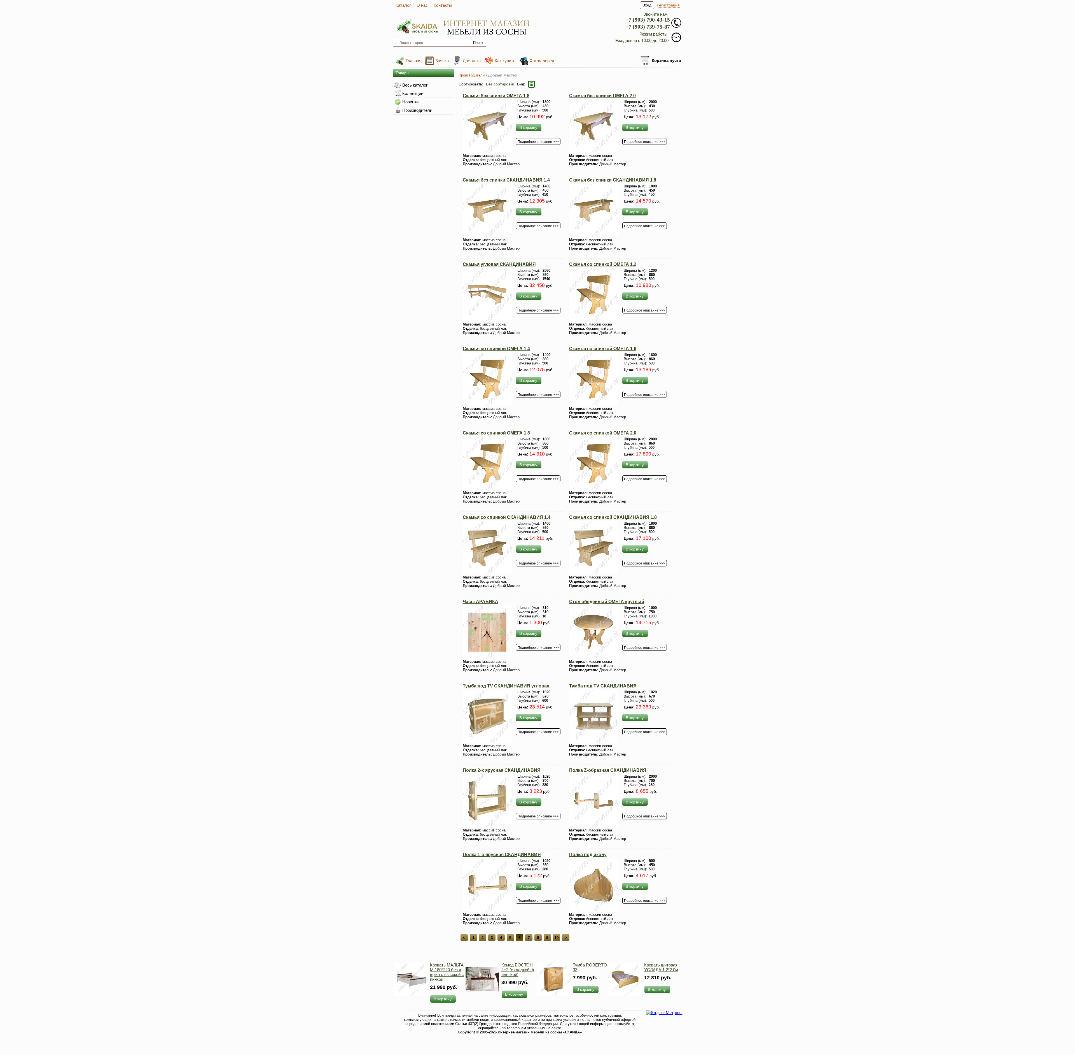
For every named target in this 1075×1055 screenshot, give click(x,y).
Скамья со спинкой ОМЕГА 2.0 (602, 433)
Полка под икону (588, 854)
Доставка (472, 60)
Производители (472, 75)
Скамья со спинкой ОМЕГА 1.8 (496, 433)
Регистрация (668, 5)
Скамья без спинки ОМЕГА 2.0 (602, 95)
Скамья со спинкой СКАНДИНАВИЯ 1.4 (506, 517)
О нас (422, 5)
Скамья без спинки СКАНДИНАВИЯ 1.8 (612, 180)
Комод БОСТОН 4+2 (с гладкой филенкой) (517, 970)
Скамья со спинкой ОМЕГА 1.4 (496, 348)
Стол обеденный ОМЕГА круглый (606, 601)
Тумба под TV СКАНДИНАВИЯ (603, 686)
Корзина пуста (666, 60)
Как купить (505, 60)
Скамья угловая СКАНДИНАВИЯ (499, 264)
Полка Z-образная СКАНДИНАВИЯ (607, 770)
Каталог (403, 5)
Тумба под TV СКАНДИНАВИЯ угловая (506, 686)
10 (556, 937)
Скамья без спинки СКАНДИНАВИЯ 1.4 (506, 180)
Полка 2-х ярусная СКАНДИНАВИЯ (502, 770)
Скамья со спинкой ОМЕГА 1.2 (602, 264)
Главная (413, 60)
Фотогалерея (541, 60)
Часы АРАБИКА (480, 601)
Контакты (443, 5)
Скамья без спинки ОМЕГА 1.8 (496, 95)
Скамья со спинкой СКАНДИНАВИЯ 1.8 (613, 517)
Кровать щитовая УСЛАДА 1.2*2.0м (661, 967)
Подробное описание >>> (538, 142)
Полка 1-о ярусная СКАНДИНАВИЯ (502, 854)
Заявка (442, 60)
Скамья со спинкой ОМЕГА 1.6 (602, 348)
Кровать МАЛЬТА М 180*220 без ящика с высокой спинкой (447, 972)
